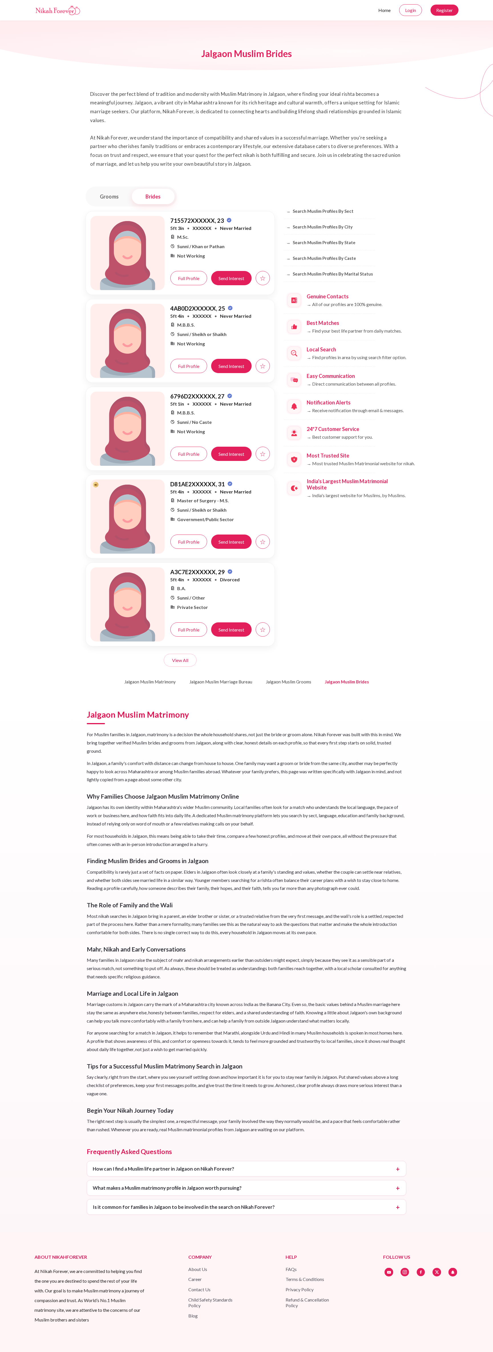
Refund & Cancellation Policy (307, 1302)
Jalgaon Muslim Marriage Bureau (220, 681)
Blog (193, 1315)
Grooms (109, 196)
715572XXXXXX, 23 (197, 220)
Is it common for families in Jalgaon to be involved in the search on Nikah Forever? (184, 1207)
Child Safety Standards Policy (210, 1302)
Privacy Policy (300, 1289)
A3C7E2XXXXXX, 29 (198, 571)
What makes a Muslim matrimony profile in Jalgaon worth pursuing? (167, 1188)
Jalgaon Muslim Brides (347, 681)
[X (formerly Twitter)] (437, 1272)
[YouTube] (389, 1272)
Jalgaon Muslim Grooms (288, 681)
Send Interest (231, 278)
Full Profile (188, 278)
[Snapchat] (452, 1272)
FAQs (291, 1269)
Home (384, 10)
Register (444, 10)
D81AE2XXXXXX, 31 (198, 484)
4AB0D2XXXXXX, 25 (198, 308)
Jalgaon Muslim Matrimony (150, 681)
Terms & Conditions (305, 1279)
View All (180, 660)
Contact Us (199, 1289)
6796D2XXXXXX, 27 (198, 396)
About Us (197, 1269)
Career (195, 1279)
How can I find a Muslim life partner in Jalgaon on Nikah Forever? (163, 1169)
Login (410, 10)
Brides (153, 196)
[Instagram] (405, 1272)
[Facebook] (421, 1272)
